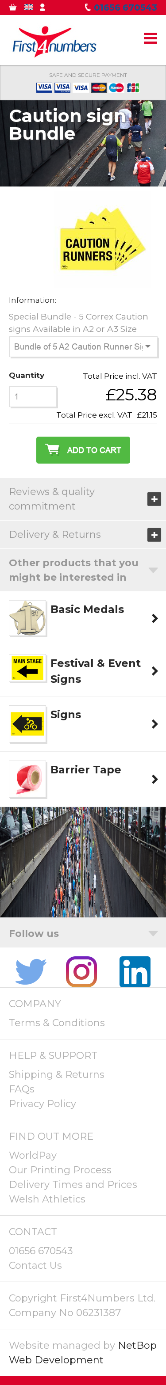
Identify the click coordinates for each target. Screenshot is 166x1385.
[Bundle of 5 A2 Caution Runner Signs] (102, 282)
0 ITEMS (18, 9)
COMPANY (35, 1004)
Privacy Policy (42, 1104)
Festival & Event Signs (95, 671)
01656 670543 (41, 1251)
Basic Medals (87, 609)
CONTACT (33, 1232)
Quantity (26, 375)
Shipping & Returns (56, 1075)
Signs (65, 714)
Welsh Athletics (47, 1199)
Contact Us (35, 1265)
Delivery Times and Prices (73, 1185)
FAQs (22, 1089)
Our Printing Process (60, 1170)
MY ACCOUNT (49, 9)
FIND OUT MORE (51, 1136)
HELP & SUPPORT (53, 1056)
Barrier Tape (85, 769)
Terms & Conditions (57, 1023)
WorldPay (33, 1155)
